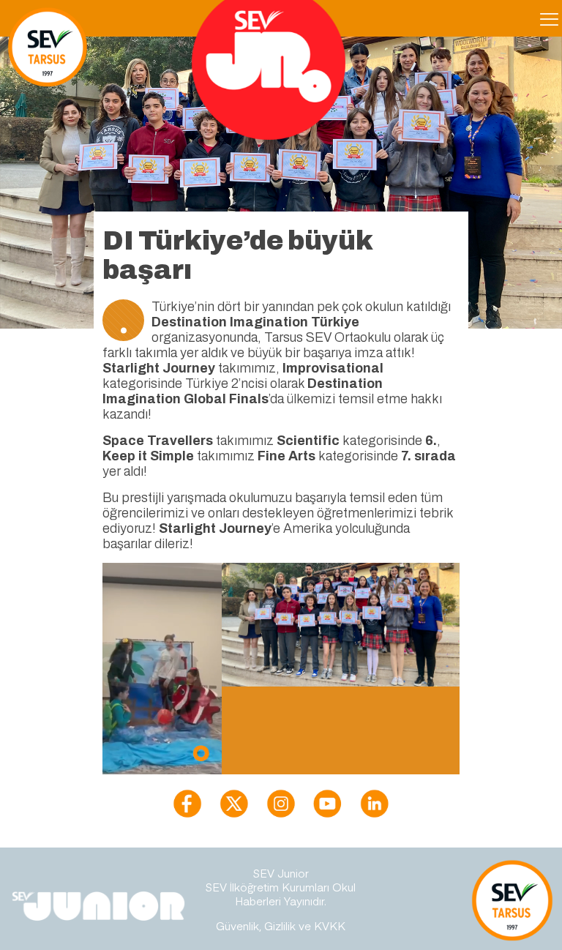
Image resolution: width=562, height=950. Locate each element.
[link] (187, 803)
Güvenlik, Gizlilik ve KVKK (280, 925)
